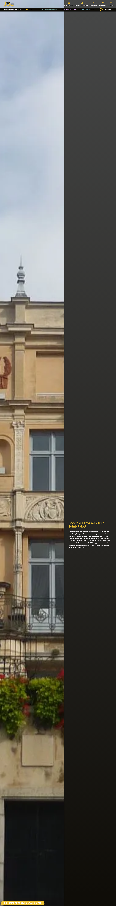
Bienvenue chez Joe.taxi (12, 9)
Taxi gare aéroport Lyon (48, 9)
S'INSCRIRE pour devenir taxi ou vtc (22, 903)
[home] (7, 4)
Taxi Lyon (29, 9)
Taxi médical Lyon (88, 9)
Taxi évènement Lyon (69, 9)
